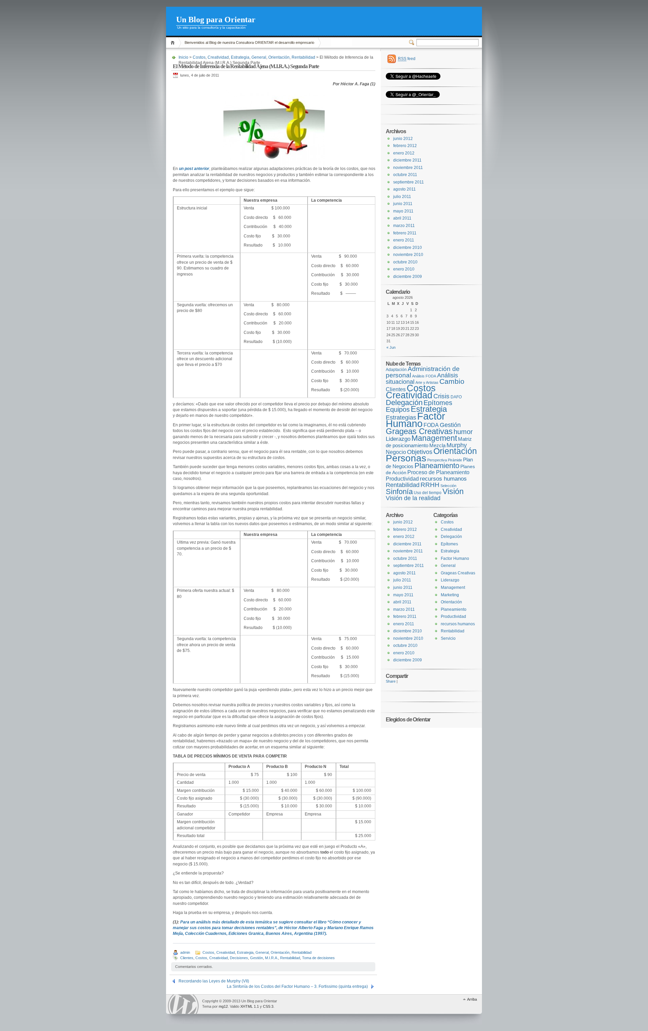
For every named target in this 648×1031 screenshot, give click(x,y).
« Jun (391, 347)
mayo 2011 (403, 211)
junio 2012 (403, 138)
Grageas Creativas (419, 431)
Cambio (451, 381)
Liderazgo (398, 439)
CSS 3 (268, 1006)
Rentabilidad (303, 57)
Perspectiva (437, 460)
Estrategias (401, 417)
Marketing (450, 595)
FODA (431, 425)
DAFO (456, 397)
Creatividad (218, 57)
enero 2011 (403, 240)
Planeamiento (436, 465)
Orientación (279, 57)
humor (463, 431)
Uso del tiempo (427, 492)
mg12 (223, 1006)
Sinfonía (399, 491)
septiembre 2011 (408, 182)
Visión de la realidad (413, 498)
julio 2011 (402, 196)
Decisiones (239, 958)
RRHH (430, 484)
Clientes (186, 958)
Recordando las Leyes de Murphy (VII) (214, 981)
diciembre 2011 (407, 160)
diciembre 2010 (407, 247)
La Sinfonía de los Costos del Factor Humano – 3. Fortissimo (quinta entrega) (297, 986)
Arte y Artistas (426, 382)
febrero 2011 (404, 233)
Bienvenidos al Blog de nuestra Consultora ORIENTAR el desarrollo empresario (249, 42)
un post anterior (193, 168)
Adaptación (396, 369)
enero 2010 (403, 269)
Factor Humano (415, 419)
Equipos (398, 409)
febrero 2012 (405, 145)
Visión (453, 491)
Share (391, 681)
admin (185, 952)
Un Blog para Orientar (215, 19)
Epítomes (438, 402)
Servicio (448, 638)
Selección (448, 486)
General (258, 57)
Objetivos (419, 452)
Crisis (441, 396)
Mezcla (437, 445)
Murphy (457, 445)
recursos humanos (443, 479)
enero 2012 (403, 153)
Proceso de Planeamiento (438, 472)
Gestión (256, 958)
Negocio (396, 452)
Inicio (173, 42)
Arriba (472, 999)
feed (406, 58)
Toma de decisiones (318, 958)
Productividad (402, 479)
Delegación (404, 402)
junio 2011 (402, 203)
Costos (199, 57)
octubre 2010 (405, 262)
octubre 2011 (405, 174)
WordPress (183, 1004)
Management (434, 438)
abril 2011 (402, 218)
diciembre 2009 (407, 276)
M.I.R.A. (271, 958)
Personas (406, 458)
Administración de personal (423, 372)
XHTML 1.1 (249, 1006)
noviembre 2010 (408, 254)
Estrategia (240, 57)
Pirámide (455, 460)
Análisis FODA (424, 376)
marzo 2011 (404, 225)
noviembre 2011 (408, 167)
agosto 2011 (404, 189)
